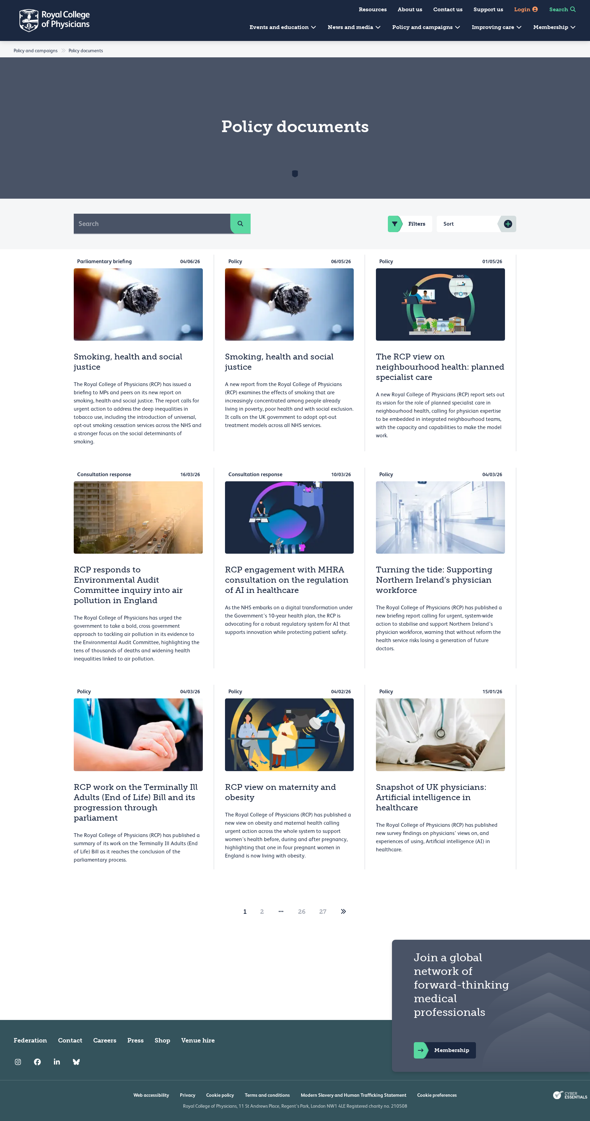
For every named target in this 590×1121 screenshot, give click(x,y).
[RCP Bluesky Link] (76, 1062)
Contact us (448, 9)
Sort (449, 224)
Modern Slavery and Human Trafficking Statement (353, 1095)
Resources (373, 9)
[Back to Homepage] (50, 20)
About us (410, 9)
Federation (30, 1040)
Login (523, 9)
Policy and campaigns (423, 27)
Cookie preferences (437, 1095)
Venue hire (198, 1040)
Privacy (187, 1095)
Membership (551, 27)
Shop (162, 1040)
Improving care (494, 27)
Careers (104, 1040)
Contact (70, 1040)
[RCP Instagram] (18, 1062)
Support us (488, 9)
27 (322, 912)
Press (135, 1040)
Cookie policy (220, 1095)
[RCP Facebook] (37, 1062)
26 (302, 912)
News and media (351, 27)
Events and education (280, 27)
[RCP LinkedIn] (57, 1062)
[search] (240, 223)
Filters (416, 224)
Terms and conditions (267, 1095)
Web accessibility (151, 1095)
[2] (343, 912)
